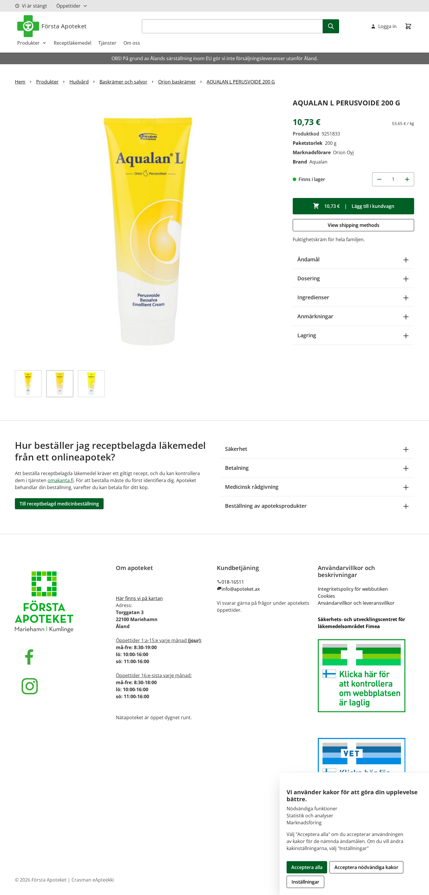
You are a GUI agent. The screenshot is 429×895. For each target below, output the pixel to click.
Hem (20, 82)
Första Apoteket (64, 26)
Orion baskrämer (177, 82)
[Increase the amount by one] (407, 179)
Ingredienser (313, 297)
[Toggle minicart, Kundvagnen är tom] (408, 26)
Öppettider (68, 6)
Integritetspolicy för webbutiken (353, 589)
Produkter (28, 43)
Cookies (326, 596)
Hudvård (79, 82)
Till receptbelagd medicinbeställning (59, 503)
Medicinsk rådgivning (251, 486)
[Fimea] (366, 675)
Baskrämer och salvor (123, 82)
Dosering (308, 278)
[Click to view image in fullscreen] (148, 230)
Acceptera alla (306, 867)
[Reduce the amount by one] (379, 179)
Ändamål (308, 259)
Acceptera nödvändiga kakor (366, 867)
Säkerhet (236, 448)
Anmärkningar (315, 316)
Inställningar (305, 882)
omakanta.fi (61, 480)
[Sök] (331, 26)
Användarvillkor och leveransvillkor (356, 603)
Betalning (237, 467)
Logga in (387, 26)
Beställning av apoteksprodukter (266, 505)
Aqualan (318, 162)
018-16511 (233, 582)
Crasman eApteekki (93, 880)
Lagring (306, 335)
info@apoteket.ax (241, 589)
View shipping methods (353, 225)
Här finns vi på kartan (139, 598)
